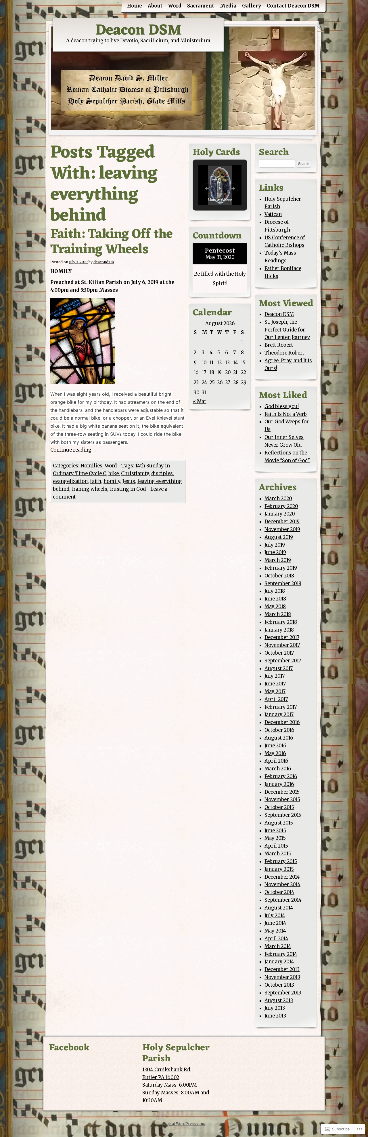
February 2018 (280, 622)
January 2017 (279, 715)
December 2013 (282, 970)
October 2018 (279, 576)
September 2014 (283, 900)
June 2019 (275, 552)
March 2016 (277, 769)
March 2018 (277, 614)
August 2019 (278, 537)
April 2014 (276, 939)
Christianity (135, 474)
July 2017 (274, 676)
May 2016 (275, 754)
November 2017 (282, 645)
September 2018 (282, 584)
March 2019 (277, 560)
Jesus (128, 481)
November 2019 (282, 529)
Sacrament (200, 6)
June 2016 (275, 746)
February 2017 (280, 707)
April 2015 (276, 846)
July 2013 (274, 1008)
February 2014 (280, 954)
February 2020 (281, 506)
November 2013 (282, 977)
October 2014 (279, 892)
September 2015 (282, 815)
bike (113, 474)
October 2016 (279, 730)
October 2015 (279, 807)
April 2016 (276, 761)
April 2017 (276, 699)
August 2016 (278, 738)
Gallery (251, 6)
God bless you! (281, 406)
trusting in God (128, 489)
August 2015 (278, 823)
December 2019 (282, 522)
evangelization (70, 481)
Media (228, 6)
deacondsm (103, 262)
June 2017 (275, 684)
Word (174, 6)
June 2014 (275, 923)
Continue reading (73, 450)
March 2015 (277, 854)
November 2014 (282, 885)
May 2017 (274, 692)
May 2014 (275, 931)
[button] (207, 188)
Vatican (273, 214)
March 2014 (277, 946)
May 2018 (275, 607)
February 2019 (280, 568)
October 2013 (279, 985)
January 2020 (279, 514)
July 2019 (274, 545)
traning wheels (89, 489)
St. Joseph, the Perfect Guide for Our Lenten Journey (287, 330)
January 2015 (279, 869)
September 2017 (282, 661)
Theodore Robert (284, 353)
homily (111, 481)
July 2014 (274, 916)
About (155, 6)
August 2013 (278, 1001)
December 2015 (282, 792)
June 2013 (275, 1016)
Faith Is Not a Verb (285, 414)
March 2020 (278, 499)
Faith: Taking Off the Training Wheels (111, 242)
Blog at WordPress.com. (184, 1123)
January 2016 (279, 784)
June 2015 (275, 831)
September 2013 (282, 993)
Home (134, 6)
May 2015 (275, 838)
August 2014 (278, 908)
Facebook (69, 1048)
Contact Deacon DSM (293, 6)
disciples (162, 474)
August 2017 (278, 669)
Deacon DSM (138, 31)
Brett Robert (278, 345)
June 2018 (275, 599)
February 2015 (280, 862)
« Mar (199, 402)
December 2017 (281, 637)
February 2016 (280, 777)
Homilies (91, 466)
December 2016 (282, 722)
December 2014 (282, 877)
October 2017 (279, 653)
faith (95, 481)
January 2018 (279, 630)
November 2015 (282, 800)
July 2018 (274, 591)
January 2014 (279, 962)
